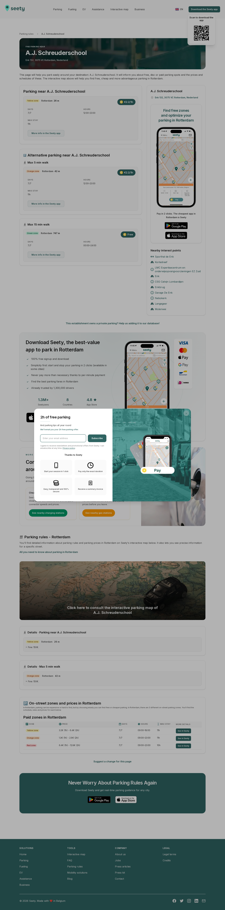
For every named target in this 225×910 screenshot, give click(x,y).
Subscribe (97, 438)
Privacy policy (69, 448)
